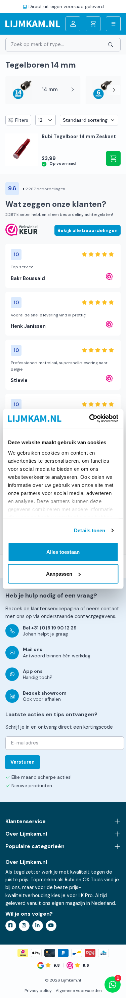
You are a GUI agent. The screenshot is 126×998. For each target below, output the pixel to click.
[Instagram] (24, 925)
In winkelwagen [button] (113, 158)
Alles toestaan (63, 551)
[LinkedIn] (37, 925)
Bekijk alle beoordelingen (87, 230)
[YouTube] (51, 925)
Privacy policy (38, 990)
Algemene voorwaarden (79, 990)
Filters (21, 120)
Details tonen (89, 530)
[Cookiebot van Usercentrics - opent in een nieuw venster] (89, 418)
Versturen (22, 762)
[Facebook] (10, 925)
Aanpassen (59, 574)
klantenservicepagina (55, 609)
